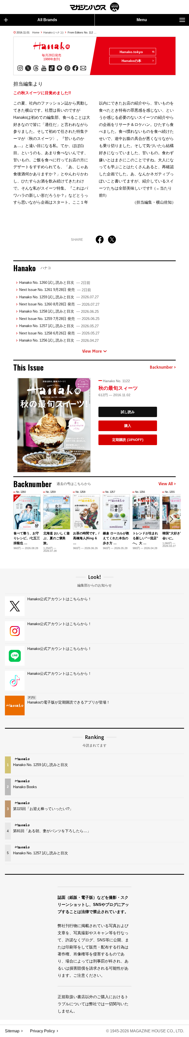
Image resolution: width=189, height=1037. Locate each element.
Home (35, 32)
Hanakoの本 (131, 61)
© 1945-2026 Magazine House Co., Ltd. (145, 1031)
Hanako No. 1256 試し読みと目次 (59, 340)
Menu (142, 20)
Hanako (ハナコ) (53, 32)
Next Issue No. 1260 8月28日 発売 (59, 304)
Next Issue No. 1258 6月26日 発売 (59, 333)
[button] (171, 519)
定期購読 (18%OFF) (127, 440)
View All (165, 484)
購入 (127, 426)
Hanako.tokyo (131, 52)
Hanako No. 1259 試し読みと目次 (59, 297)
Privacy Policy (42, 1031)
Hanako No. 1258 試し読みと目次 (59, 311)
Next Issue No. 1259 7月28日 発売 (59, 318)
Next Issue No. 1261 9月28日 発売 (55, 289)
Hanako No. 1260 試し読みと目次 (54, 282)
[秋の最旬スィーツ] (54, 425)
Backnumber (161, 367)
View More (92, 351)
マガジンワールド (94, 7)
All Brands (47, 20)
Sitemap (12, 1031)
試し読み (128, 412)
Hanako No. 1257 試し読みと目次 (59, 326)
